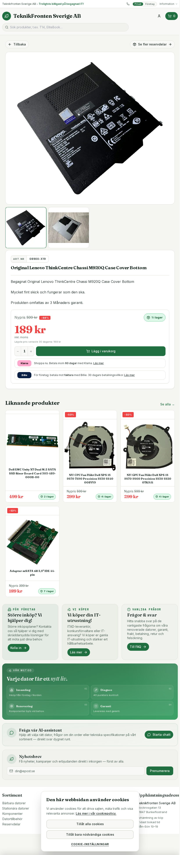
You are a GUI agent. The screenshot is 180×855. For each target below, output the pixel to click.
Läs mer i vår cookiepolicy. (96, 813)
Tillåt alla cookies (90, 824)
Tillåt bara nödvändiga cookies (90, 834)
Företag (150, 3)
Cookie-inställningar (90, 844)
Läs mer (98, 363)
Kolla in (16, 648)
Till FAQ (135, 647)
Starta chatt (162, 734)
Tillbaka (19, 44)
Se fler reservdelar (152, 44)
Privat (138, 3)
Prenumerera (160, 771)
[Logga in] (159, 16)
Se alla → (167, 404)
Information (167, 3)
